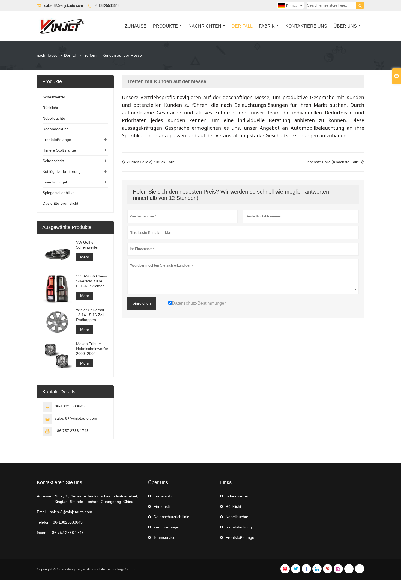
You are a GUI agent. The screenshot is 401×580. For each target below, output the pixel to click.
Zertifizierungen (167, 527)
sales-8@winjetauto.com (63, 6)
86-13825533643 (106, 6)
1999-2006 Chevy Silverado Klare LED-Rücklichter (91, 281)
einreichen (142, 303)
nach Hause (47, 55)
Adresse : (45, 496)
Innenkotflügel (55, 182)
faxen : (43, 532)
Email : (43, 512)
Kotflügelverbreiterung (62, 171)
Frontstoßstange (57, 139)
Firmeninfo (163, 496)
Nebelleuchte (54, 118)
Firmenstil (162, 506)
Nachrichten (204, 26)
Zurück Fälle (135, 162)
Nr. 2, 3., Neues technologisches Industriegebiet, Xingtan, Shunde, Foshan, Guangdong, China (96, 499)
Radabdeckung (56, 129)
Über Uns (345, 26)
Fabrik (267, 26)
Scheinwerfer (54, 97)
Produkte (165, 26)
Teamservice (164, 537)
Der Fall (242, 26)
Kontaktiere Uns (306, 26)
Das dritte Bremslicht (60, 203)
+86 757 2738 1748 (72, 430)
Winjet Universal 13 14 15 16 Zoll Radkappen (90, 315)
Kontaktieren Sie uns (59, 482)
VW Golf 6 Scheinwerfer (87, 244)
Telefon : (44, 522)
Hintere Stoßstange (59, 150)
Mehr (84, 257)
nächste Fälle (347, 162)
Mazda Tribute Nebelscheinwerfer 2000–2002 (92, 349)
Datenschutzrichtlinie (171, 517)
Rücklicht (50, 107)
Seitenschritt (53, 161)
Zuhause (135, 26)
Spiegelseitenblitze (59, 193)
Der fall (70, 55)
